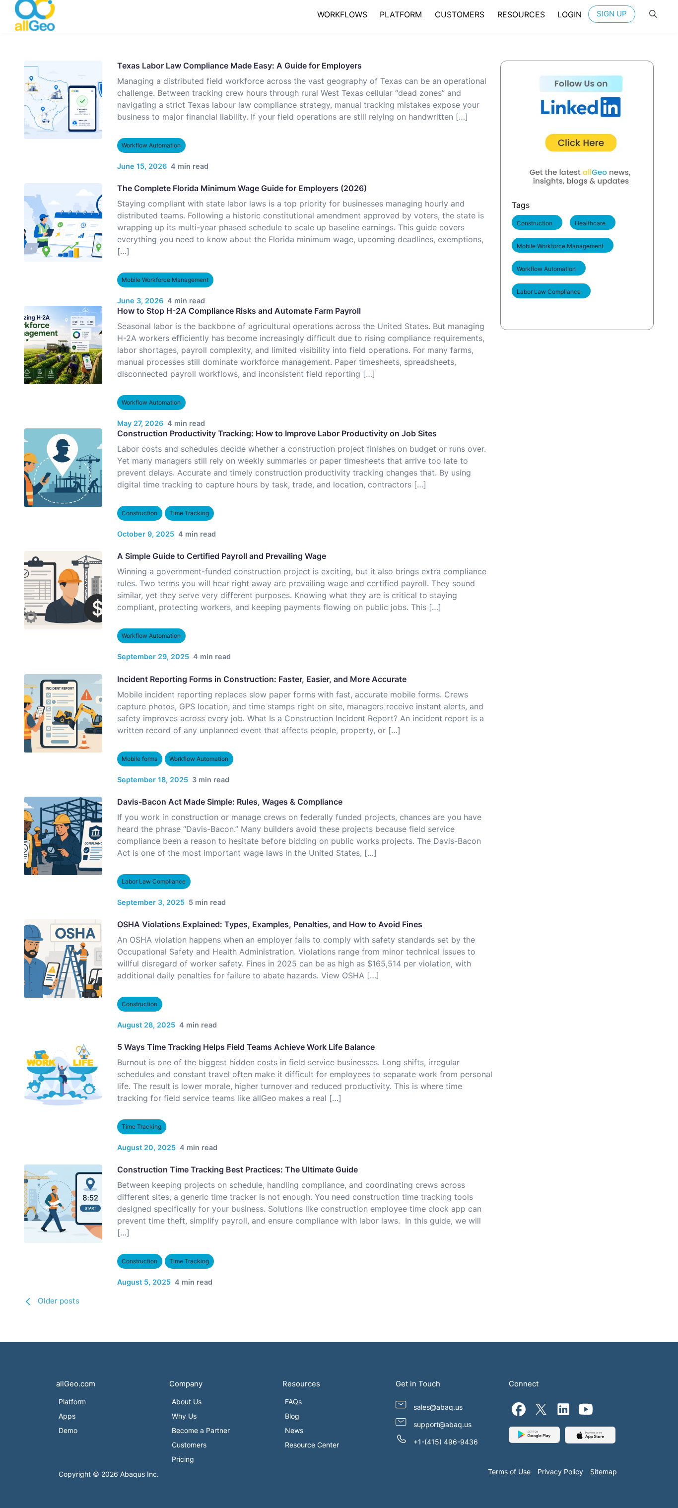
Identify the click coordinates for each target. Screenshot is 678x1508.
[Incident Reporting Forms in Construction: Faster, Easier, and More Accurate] (63, 713)
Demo (68, 1430)
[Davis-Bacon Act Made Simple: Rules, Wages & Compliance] (63, 836)
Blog (292, 1416)
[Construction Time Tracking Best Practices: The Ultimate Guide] (63, 1204)
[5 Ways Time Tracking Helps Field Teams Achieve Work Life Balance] (63, 1081)
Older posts (58, 1300)
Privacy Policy (560, 1471)
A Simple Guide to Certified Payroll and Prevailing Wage (221, 556)
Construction (139, 513)
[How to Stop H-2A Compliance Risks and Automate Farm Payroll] (63, 345)
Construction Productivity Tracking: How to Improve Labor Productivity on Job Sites (276, 433)
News (294, 1430)
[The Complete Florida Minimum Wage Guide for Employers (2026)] (63, 222)
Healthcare (590, 223)
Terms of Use (509, 1471)
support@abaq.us (442, 1424)
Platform (72, 1401)
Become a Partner (201, 1430)
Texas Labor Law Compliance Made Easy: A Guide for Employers (239, 65)
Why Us (184, 1416)
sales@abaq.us (438, 1407)
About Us (187, 1401)
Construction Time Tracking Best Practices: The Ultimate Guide (237, 1169)
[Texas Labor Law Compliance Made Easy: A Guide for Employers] (63, 100)
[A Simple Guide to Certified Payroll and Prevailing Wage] (63, 590)
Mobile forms (139, 758)
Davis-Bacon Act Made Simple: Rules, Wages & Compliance (229, 802)
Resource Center (312, 1444)
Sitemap (603, 1471)
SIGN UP (612, 13)
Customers (189, 1444)
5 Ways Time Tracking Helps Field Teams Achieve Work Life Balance (245, 1047)
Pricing (183, 1459)
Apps (67, 1416)
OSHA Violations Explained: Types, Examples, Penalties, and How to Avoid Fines (269, 924)
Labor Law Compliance (154, 881)
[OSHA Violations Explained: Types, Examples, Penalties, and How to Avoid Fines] (63, 958)
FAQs (293, 1401)
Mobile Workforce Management (165, 279)
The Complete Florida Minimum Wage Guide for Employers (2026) (241, 188)
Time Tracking (189, 513)
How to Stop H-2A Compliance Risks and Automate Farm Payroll (238, 311)
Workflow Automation (151, 145)
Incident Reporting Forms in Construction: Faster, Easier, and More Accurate (261, 679)
